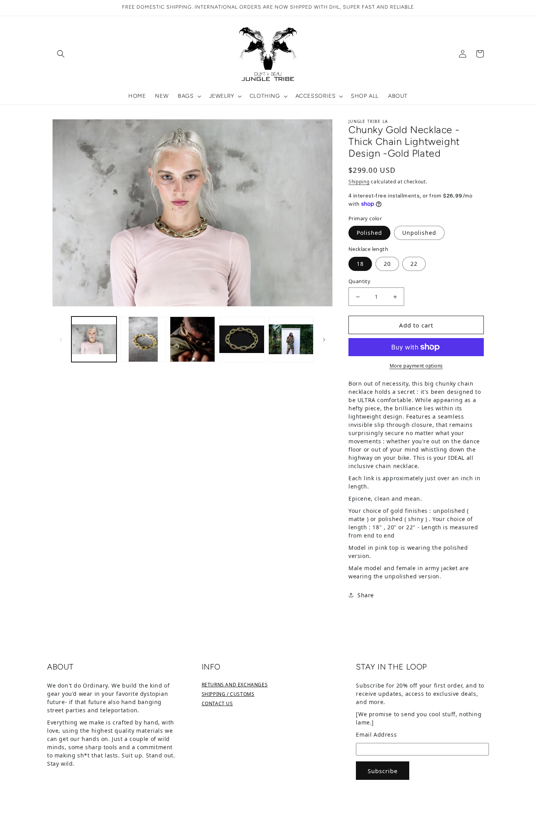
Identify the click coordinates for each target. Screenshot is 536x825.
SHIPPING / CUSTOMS (228, 694)
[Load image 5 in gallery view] (291, 339)
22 (413, 263)
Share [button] (365, 595)
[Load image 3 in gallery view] (192, 339)
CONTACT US (217, 703)
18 (360, 263)
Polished (369, 232)
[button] (60, 53)
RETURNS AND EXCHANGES (235, 684)
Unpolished (419, 232)
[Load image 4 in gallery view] (241, 339)
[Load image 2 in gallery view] (143, 339)
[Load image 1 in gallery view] (94, 339)
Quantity (359, 281)
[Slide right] (324, 339)
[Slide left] (60, 339)
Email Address (376, 734)
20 (387, 263)
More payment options (416, 365)
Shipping (359, 181)
